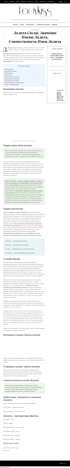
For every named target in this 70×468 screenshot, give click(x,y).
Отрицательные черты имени (11, 79)
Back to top (62, 463)
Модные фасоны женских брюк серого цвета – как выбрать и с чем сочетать (57, 56)
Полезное (19, 5)
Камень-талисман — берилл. (11, 443)
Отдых (36, 1)
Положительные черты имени (12, 77)
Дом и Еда (30, 1)
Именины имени (8, 69)
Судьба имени (8, 75)
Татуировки (51, 1)
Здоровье (23, 1)
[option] (57, 56)
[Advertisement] (24, 347)
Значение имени (35, 29)
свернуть (27, 66)
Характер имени (8, 73)
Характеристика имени (10, 71)
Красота (6, 1)
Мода (17, 1)
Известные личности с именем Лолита (14, 82)
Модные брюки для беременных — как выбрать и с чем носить (57, 83)
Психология (43, 1)
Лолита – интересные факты (11, 84)
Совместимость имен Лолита (11, 80)
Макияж (12, 1)
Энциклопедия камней (9, 5)
